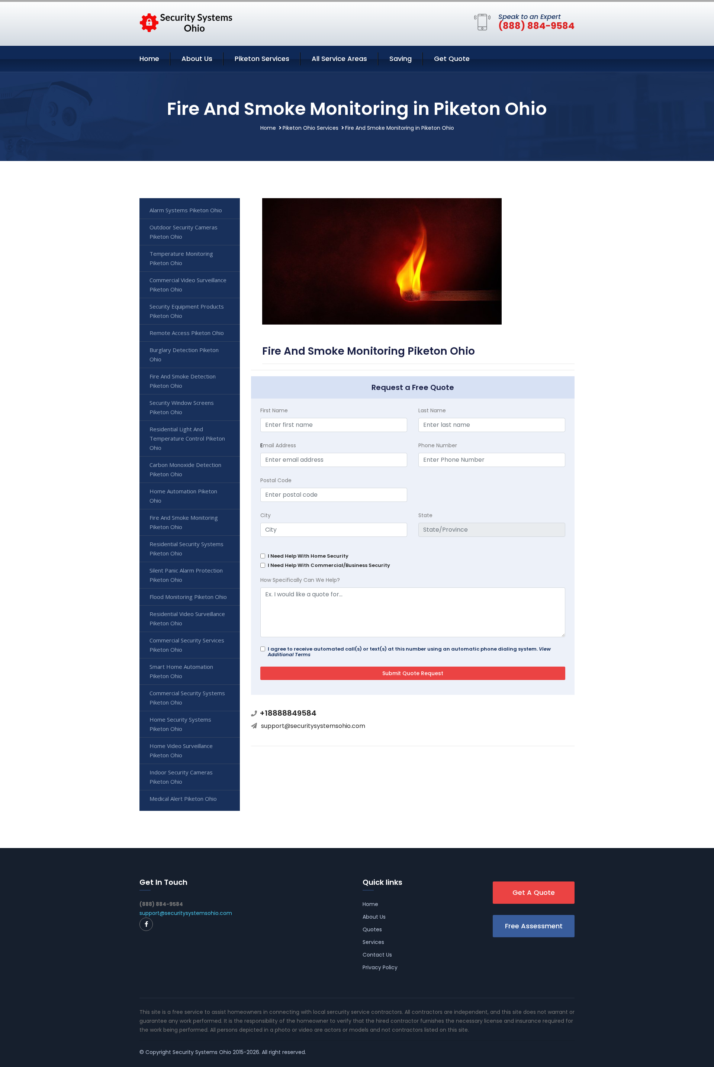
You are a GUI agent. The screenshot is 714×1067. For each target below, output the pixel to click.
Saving (400, 58)
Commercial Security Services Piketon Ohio (186, 644)
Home (149, 58)
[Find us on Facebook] (146, 924)
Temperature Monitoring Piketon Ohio (181, 258)
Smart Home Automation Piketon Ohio (181, 671)
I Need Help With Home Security (308, 556)
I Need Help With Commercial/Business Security (329, 565)
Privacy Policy (380, 967)
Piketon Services (262, 58)
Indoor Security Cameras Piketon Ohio (181, 776)
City (265, 515)
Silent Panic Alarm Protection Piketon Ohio (186, 575)
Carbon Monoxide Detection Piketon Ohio (185, 469)
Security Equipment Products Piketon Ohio (186, 311)
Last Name (432, 410)
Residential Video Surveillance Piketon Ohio (187, 618)
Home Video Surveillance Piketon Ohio (181, 750)
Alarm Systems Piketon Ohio (185, 210)
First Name (274, 410)
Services (373, 942)
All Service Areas (339, 58)
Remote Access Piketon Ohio (186, 332)
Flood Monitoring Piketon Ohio (188, 596)
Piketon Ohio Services (310, 128)
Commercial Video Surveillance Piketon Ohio (187, 284)
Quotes (372, 929)
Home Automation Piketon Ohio (183, 495)
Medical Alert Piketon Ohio (183, 798)
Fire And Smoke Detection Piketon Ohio (182, 381)
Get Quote (452, 58)
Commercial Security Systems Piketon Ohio (187, 697)
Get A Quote (533, 892)
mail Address (278, 445)
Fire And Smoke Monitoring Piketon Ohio (183, 522)
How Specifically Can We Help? (300, 580)
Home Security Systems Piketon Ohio (180, 724)
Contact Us (377, 954)
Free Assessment (534, 926)
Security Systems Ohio (202, 1052)
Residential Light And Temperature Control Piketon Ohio (187, 438)
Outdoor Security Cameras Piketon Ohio (183, 231)
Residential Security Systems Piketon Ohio (186, 548)
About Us (196, 58)
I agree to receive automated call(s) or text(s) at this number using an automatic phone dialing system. (409, 651)
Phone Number (437, 445)
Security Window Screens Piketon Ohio (181, 407)
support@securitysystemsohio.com (313, 726)
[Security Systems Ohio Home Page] (185, 22)
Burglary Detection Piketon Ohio (184, 354)
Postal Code (276, 480)
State (425, 515)
